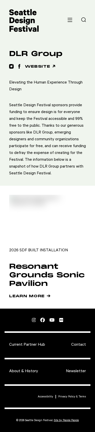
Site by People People (66, 420)
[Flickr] (61, 320)
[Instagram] (34, 320)
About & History (23, 371)
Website (37, 67)
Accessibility (45, 396)
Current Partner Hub (27, 344)
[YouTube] (51, 320)
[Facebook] (42, 320)
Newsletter (76, 371)
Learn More (27, 296)
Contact (78, 344)
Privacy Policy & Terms (72, 396)
